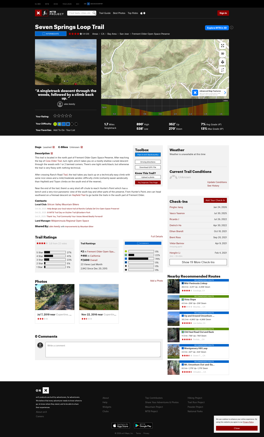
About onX (41, 411)
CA (102, 33)
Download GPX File (147, 167)
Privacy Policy (248, 422)
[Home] (51, 13)
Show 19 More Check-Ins (198, 262)
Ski (77, 4)
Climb (38, 4)
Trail (65, 174)
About (106, 397)
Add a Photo (156, 280)
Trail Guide (105, 13)
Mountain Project (154, 406)
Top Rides (133, 13)
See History (213, 185)
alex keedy (69, 104)
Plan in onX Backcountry (147, 154)
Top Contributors (154, 397)
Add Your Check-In (215, 200)
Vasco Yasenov (177, 213)
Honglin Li (175, 252)
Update (217, 182)
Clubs (106, 411)
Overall (93, 260)
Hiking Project (195, 397)
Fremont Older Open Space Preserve (151, 33)
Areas (95, 33)
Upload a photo (147, 177)
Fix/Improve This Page (148, 182)
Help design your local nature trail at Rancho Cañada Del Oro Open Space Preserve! (83, 208)
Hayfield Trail (79, 195)
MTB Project (151, 411)
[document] (237, 424)
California (95, 255)
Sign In (223, 13)
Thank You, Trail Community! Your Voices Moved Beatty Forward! (75, 216)
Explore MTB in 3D (217, 27)
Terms (138, 433)
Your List (70, 130)
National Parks (195, 411)
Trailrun (67, 4)
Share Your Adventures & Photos (162, 402)
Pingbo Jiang (176, 207)
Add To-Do (58, 130)
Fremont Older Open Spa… (101, 251)
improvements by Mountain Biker (79, 226)
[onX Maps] (42, 392)
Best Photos (119, 13)
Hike (56, 4)
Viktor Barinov (177, 243)
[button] (38, 62)
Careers (40, 416)
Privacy (146, 433)
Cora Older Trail (54, 160)
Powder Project (195, 406)
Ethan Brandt (176, 231)
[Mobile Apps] (142, 13)
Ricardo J (174, 219)
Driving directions (147, 162)
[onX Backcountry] (93, 3)
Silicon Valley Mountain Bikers (63, 204)
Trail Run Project (196, 402)
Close (237, 428)
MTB (47, 4)
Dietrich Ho (175, 225)
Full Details (157, 236)
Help (105, 402)
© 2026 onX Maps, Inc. (124, 433)
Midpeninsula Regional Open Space (70, 220)
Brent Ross (175, 237)
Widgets (107, 406)
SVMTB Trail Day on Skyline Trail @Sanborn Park (68, 212)
